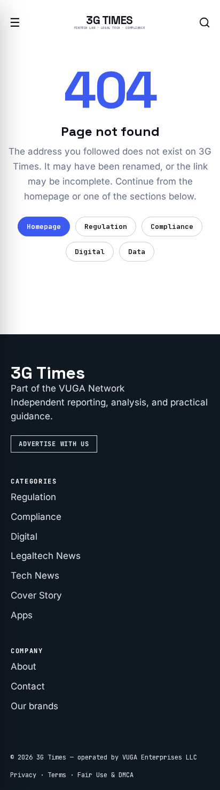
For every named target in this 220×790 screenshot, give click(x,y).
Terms (57, 775)
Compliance (172, 226)
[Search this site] (204, 23)
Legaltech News (46, 555)
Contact (28, 686)
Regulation (105, 226)
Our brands (34, 706)
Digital (90, 251)
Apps (22, 615)
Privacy (23, 775)
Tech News (35, 575)
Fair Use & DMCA (105, 775)
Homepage (44, 226)
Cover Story (36, 595)
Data (136, 251)
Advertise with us (54, 444)
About (23, 666)
